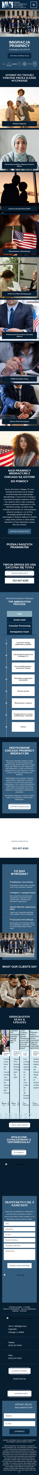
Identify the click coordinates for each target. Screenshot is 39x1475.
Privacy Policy (27, 1442)
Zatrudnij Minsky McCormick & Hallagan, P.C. (23, 655)
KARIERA (15, 1311)
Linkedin (22, 1384)
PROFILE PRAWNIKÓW (11, 1309)
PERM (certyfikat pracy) (19, 362)
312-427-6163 (20, 580)
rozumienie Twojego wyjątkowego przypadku (23, 643)
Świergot (32, 1384)
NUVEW (5, 1440)
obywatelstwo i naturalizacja (19, 235)
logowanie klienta (21, 1393)
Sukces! (23, 727)
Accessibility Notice (13, 1442)
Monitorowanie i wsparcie (23, 703)
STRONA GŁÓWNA (15, 1307)
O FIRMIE (26, 1307)
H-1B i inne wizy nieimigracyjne (19, 277)
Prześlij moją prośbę (19, 1266)
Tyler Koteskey (26, 1104)
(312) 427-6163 (15, 1345)
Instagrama (17, 1384)
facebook (6, 1384)
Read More (6, 1111)
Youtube (12, 1384)
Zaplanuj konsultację (19, 56)
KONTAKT (23, 1311)
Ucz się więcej (19, 1152)
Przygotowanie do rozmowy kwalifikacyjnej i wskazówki (23, 715)
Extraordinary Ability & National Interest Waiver (19, 150)
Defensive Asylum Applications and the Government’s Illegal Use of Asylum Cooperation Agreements (34, 1073)
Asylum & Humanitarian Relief (19, 192)
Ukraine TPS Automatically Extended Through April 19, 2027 (14, 1068)
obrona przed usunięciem (19, 405)
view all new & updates (19, 1125)
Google (27, 1384)
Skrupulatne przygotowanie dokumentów (23, 679)
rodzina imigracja (19, 107)
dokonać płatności (19, 1371)
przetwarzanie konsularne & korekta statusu (19, 320)
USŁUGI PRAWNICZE (28, 1309)
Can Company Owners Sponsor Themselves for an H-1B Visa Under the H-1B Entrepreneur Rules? (24, 1078)
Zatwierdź (19, 1431)
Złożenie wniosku (23, 691)
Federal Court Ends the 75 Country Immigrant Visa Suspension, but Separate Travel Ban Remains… (5, 1076)
